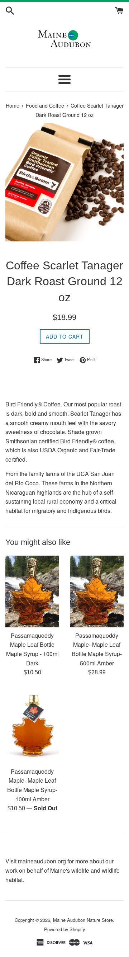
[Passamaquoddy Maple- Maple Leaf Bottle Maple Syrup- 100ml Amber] (32, 725)
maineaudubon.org (42, 861)
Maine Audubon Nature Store (83, 919)
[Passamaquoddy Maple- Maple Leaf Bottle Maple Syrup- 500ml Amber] (97, 591)
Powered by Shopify (64, 929)
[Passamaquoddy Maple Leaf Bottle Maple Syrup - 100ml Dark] (32, 591)
